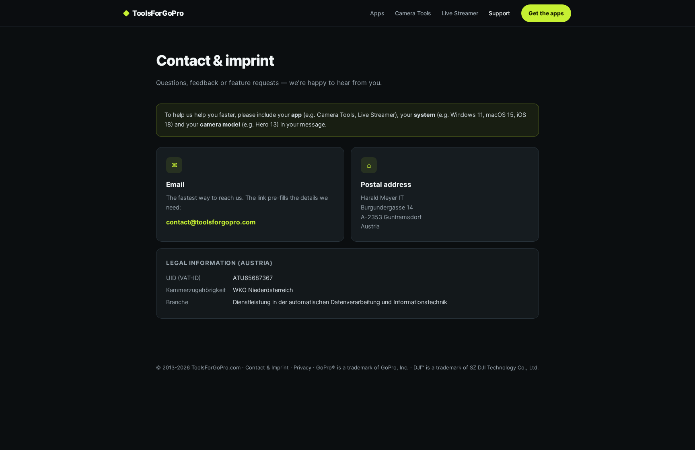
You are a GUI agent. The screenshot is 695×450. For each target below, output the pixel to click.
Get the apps (546, 13)
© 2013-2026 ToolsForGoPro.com (198, 367)
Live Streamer (460, 13)
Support (499, 13)
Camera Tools (413, 13)
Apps (377, 13)
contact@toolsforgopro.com (211, 222)
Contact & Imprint (267, 367)
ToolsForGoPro (157, 13)
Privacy (302, 367)
